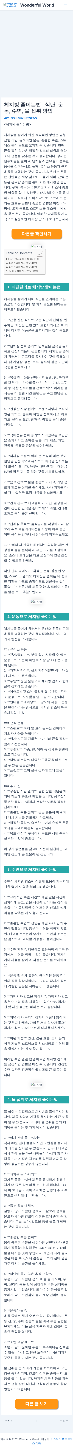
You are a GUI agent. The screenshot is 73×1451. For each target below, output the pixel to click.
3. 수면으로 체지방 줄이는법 (23, 266)
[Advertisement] (36, 48)
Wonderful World (37, 5)
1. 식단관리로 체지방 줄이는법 (23, 258)
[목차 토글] (38, 254)
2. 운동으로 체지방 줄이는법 (23, 262)
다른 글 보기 (36, 1404)
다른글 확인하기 (36, 233)
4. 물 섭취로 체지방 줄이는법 (23, 270)
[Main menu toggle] (65, 5)
